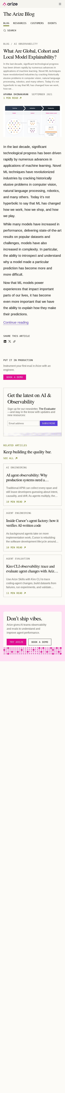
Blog (6, 23)
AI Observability (26, 44)
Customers (37, 23)
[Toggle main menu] (60, 4)
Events (52, 23)
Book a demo (14, 377)
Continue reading (15, 322)
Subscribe (48, 423)
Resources (19, 23)
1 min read (10, 98)
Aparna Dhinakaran (15, 94)
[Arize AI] (10, 4)
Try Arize (16, 642)
